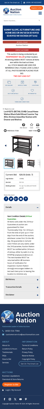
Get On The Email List (12, 3)
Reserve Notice (28, 355)
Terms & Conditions (30, 345)
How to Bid (6, 359)
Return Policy (27, 349)
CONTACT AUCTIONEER (22, 50)
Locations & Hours (9, 349)
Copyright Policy (28, 359)
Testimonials (7, 352)
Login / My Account (34, 2)
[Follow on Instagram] (10, 399)
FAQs (4, 355)
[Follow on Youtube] (20, 399)
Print (37, 128)
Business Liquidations (11, 376)
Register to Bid (36, 8)
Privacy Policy (27, 352)
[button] (22, 145)
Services (5, 362)
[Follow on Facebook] (4, 399)
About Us (6, 345)
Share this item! (9, 195)
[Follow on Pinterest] (26, 399)
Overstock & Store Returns (13, 379)
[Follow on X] (15, 399)
